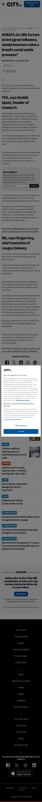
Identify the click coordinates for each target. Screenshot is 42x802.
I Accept (21, 431)
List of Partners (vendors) (13, 419)
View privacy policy (23, 400)
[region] (21, 401)
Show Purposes (21, 425)
